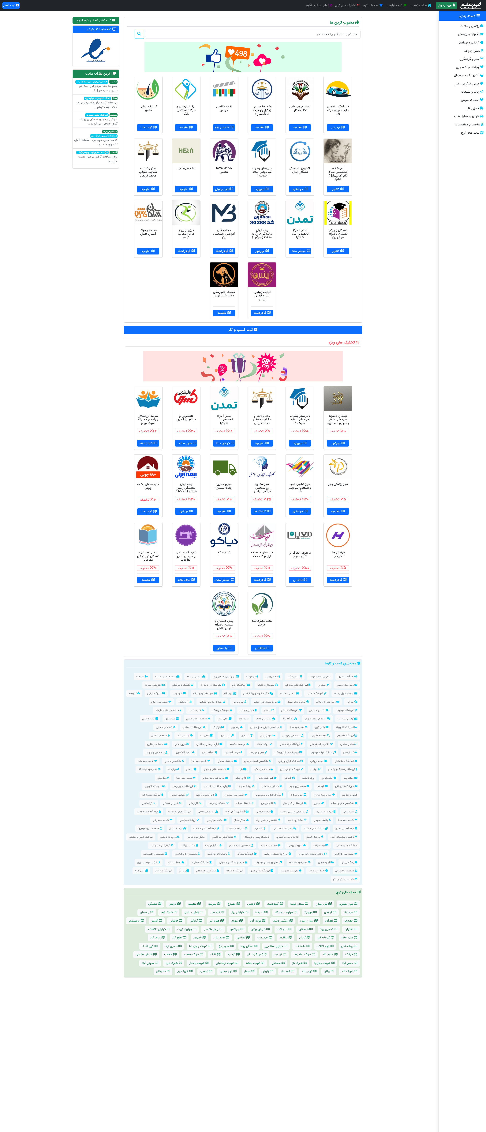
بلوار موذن (322, 904)
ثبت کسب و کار (241, 330)
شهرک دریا (172, 963)
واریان (266, 971)
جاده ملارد (219, 937)
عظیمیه (192, 904)
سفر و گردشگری (469, 59)
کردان (303, 937)
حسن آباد (348, 963)
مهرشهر (212, 904)
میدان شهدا (297, 904)
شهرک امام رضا (302, 954)
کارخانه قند (324, 937)
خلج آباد (177, 937)
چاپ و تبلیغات (470, 92)
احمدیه (204, 971)
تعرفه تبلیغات (394, 5)
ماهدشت (300, 946)
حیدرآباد (349, 912)
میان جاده (347, 937)
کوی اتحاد (148, 946)
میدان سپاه (307, 921)
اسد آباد (286, 971)
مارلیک (349, 954)
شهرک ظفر (347, 971)
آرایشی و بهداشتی (468, 42)
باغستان (145, 912)
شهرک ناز (298, 963)
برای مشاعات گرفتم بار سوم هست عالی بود (97, 157)
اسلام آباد (329, 954)
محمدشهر (135, 921)
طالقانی (174, 921)
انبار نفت (282, 929)
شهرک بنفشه (253, 963)
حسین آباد (171, 946)
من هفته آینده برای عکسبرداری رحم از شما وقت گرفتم (97, 103)
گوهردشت (273, 904)
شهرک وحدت (192, 954)
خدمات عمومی (470, 100)
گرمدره (232, 954)
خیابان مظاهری (274, 946)
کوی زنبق (307, 971)
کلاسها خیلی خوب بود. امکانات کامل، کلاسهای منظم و (96, 138)
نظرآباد (329, 921)
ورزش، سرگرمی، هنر (467, 83)
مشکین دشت (281, 921)
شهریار (235, 921)
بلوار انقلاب (324, 946)
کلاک (214, 954)
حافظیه (168, 954)
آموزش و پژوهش (468, 34)
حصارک (349, 921)
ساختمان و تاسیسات (467, 124)
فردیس (251, 904)
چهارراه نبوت (185, 929)
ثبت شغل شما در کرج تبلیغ (94, 20)
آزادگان (194, 921)
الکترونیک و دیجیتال (466, 75)
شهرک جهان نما (198, 946)
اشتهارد (349, 929)
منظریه (284, 937)
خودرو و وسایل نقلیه (466, 116)
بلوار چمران (227, 971)
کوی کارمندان (255, 954)
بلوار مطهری (346, 904)
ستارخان (161, 971)
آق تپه (278, 954)
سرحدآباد (156, 937)
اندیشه (259, 912)
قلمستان (304, 929)
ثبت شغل (9, 5)
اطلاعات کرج (371, 5)
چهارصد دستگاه (284, 912)
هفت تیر (214, 921)
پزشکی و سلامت (469, 26)
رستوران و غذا (471, 51)
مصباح (232, 904)
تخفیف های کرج (346, 5)
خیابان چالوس (144, 954)
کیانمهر (328, 912)
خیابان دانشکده (157, 929)
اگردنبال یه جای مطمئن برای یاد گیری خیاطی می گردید (99, 119)
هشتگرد (153, 904)
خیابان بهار (238, 912)
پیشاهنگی (347, 946)
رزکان (327, 971)
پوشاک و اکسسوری (467, 67)
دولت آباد (256, 921)
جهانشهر (235, 929)
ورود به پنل (445, 5)
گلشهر (155, 921)
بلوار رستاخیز (192, 912)
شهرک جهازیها (322, 963)
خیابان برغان (258, 929)
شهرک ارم (183, 971)
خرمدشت (263, 937)
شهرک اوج (167, 912)
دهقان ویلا (247, 946)
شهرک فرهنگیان (225, 963)
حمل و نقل (472, 108)
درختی (173, 904)
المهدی (198, 937)
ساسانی (277, 963)
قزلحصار (216, 912)
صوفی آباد (148, 963)
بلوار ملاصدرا (211, 929)
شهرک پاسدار (197, 963)
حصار (247, 971)
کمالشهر (241, 937)
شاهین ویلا (327, 929)
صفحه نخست (418, 5)
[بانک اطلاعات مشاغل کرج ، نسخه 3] (471, 5)
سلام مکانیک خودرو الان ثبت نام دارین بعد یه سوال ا (97, 86)
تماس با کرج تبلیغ (318, 5)
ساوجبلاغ (224, 946)
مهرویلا (309, 912)
